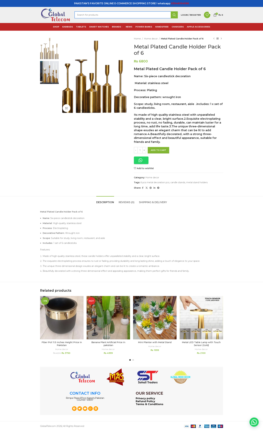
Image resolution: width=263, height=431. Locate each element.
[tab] (105, 200)
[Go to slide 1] (130, 360)
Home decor (151, 38)
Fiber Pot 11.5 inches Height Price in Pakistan (62, 344)
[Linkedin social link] (154, 188)
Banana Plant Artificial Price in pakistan (108, 344)
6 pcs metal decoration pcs (155, 182)
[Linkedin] (96, 408)
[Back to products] (217, 39)
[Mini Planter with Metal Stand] (155, 317)
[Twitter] (79, 408)
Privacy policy (145, 398)
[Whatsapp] (90, 408)
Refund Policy (145, 401)
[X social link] (147, 188)
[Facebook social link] (143, 188)
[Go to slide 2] (133, 360)
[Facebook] (74, 408)
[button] (141, 160)
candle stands (177, 182)
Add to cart (158, 150)
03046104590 (180, 3)
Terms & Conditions (149, 404)
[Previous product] (214, 39)
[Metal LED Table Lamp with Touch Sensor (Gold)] (201, 317)
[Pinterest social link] (151, 188)
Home (137, 38)
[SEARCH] (174, 14)
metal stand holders (197, 182)
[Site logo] (55, 14)
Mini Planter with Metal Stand (154, 342)
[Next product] (221, 39)
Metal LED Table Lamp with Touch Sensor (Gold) (201, 344)
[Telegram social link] (158, 188)
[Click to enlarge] (66, 108)
